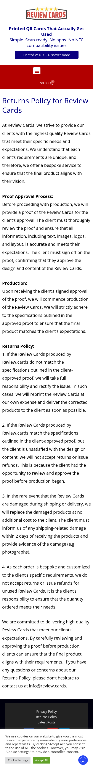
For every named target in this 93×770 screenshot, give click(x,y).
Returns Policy (46, 717)
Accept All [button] (41, 760)
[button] (36, 70)
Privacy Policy (46, 711)
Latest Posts (46, 722)
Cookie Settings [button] (18, 760)
